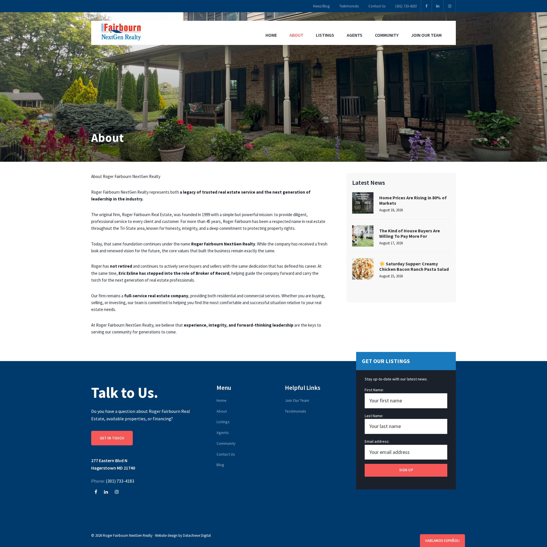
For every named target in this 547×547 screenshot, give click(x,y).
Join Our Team (297, 400)
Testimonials (295, 411)
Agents (223, 432)
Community (226, 443)
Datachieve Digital (197, 535)
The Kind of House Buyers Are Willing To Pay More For (409, 233)
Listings (223, 421)
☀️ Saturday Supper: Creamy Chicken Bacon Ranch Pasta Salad (414, 266)
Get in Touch (112, 438)
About (222, 411)
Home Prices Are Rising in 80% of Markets (413, 200)
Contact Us (226, 454)
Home (221, 400)
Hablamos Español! (442, 540)
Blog (220, 464)
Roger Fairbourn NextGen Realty (127, 535)
